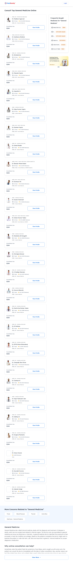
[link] (10, 3)
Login (65, 3)
